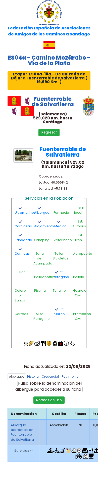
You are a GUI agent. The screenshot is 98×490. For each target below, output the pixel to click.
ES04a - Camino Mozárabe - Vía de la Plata (49, 60)
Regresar (49, 132)
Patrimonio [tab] (70, 376)
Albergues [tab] (16, 376)
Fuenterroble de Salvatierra (52, 101)
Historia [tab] (33, 376)
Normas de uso (49, 400)
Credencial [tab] (50, 376)
